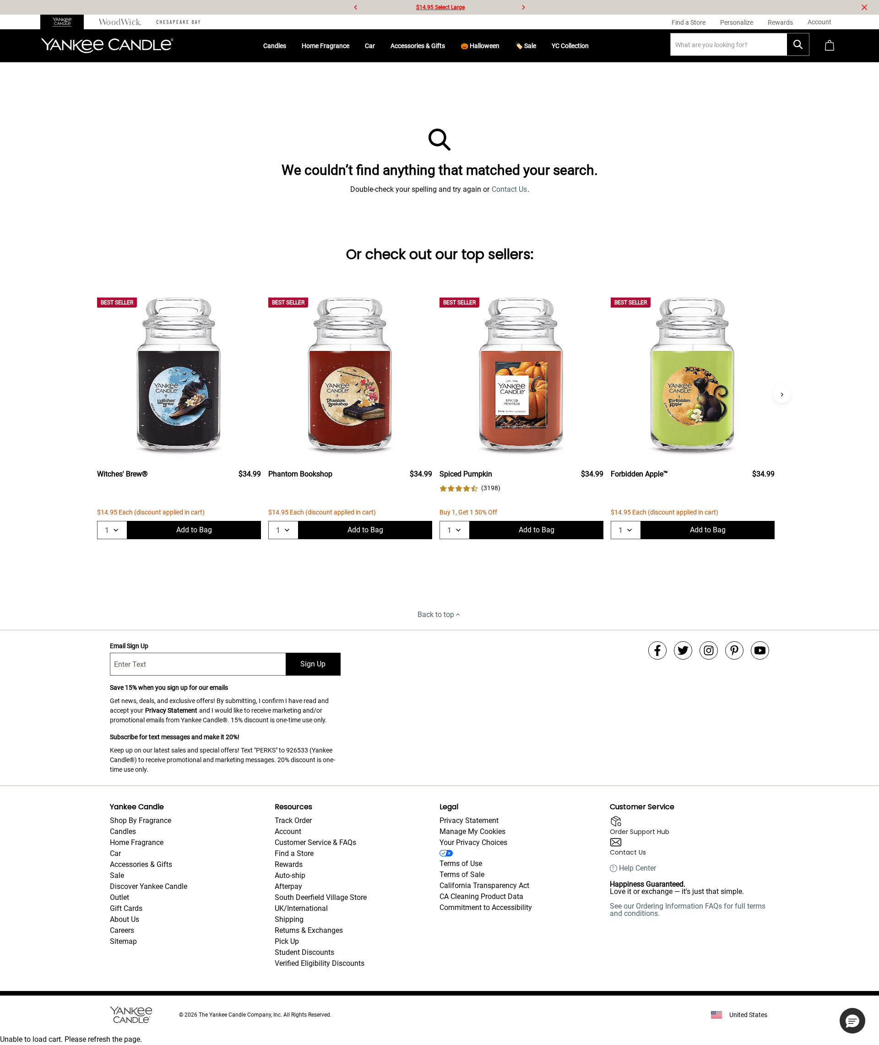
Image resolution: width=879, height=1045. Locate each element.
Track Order (293, 820)
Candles (274, 45)
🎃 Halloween (480, 45)
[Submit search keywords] (798, 44)
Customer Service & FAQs (315, 842)
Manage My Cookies (472, 831)
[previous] (355, 7)
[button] (852, 1021)
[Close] (864, 7)
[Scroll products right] (782, 393)
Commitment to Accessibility (486, 907)
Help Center (637, 868)
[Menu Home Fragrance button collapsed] (352, 45)
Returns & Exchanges (309, 930)
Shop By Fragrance (140, 820)
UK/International (301, 908)
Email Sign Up (129, 646)
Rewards (289, 864)
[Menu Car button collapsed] (378, 45)
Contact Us (509, 189)
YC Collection (570, 45)
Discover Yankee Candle (148, 886)
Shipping (289, 919)
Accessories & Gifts (418, 45)
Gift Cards (126, 908)
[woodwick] (120, 22)
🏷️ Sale (525, 45)
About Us (124, 919)
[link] (470, 488)
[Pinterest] (734, 650)
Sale (117, 875)
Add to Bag (194, 529)
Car (370, 45)
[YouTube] (760, 650)
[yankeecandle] (65, 22)
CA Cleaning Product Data (481, 896)
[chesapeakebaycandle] (178, 22)
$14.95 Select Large (440, 7)
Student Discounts (304, 952)
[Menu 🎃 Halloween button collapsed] (503, 45)
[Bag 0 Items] (829, 46)
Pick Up (287, 941)
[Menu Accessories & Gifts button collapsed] (448, 45)
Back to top (436, 614)
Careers (122, 930)
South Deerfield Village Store (321, 897)
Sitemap (123, 941)
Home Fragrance (325, 45)
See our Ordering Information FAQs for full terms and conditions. (687, 910)
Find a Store (294, 853)
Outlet (119, 897)
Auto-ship (290, 875)
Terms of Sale (462, 874)
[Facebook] (657, 650)
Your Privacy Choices (473, 842)
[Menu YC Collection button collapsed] (592, 45)
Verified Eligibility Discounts (319, 963)
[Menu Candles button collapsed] (289, 45)
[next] (523, 7)
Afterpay (288, 886)
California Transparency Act (484, 885)
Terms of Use (461, 863)
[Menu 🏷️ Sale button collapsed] (539, 45)
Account (288, 831)
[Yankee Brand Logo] (107, 45)
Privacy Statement (171, 710)
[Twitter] (683, 650)
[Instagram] (709, 650)
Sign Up (313, 664)
